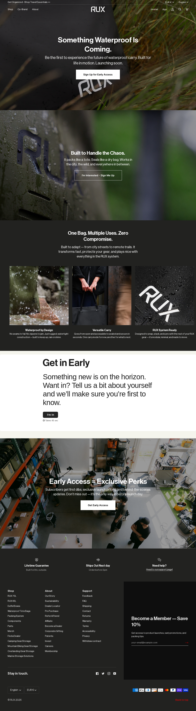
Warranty (86, 621)
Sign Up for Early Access (98, 74)
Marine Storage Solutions (21, 656)
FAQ (84, 601)
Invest (48, 641)
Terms (85, 626)
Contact (86, 611)
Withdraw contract (91, 641)
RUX (12, 700)
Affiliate (49, 621)
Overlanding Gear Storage (21, 651)
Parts (10, 626)
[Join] (184, 642)
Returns (86, 616)
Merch (11, 631)
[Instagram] (108, 673)
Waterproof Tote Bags (19, 611)
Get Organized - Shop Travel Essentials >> (29, 2)
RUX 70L (12, 596)
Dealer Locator (52, 606)
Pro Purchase (51, 611)
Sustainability (52, 601)
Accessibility (88, 631)
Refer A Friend (52, 616)
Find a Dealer (14, 636)
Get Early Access (98, 505)
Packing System (16, 616)
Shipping (86, 606)
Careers (49, 646)
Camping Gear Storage (19, 641)
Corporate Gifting (54, 631)
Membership (51, 651)
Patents (49, 636)
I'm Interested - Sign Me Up (98, 175)
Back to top (181, 700)
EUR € (168, 2)
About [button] (48, 591)
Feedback (87, 596)
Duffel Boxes (14, 606)
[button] (11, 9)
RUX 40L (12, 601)
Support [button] (87, 591)
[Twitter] (103, 673)
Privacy (86, 636)
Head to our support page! (159, 569)
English (182, 2)
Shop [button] (11, 591)
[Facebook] (97, 673)
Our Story (50, 596)
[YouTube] (114, 673)
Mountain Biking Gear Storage (23, 646)
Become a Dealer (53, 626)
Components (14, 621)
